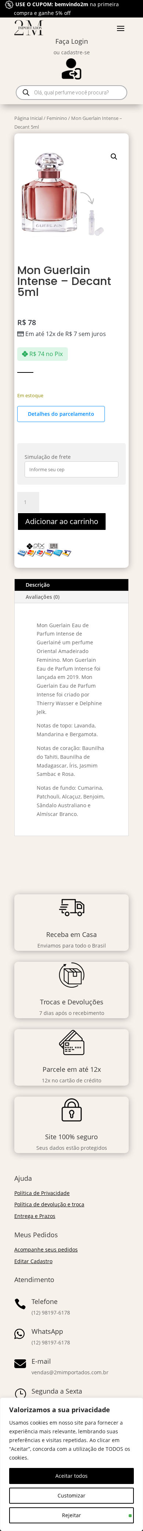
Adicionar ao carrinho (61, 521)
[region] (71, 1464)
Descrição (38, 584)
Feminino (57, 118)
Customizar (71, 1495)
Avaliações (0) (42, 596)
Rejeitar (71, 1515)
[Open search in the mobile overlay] (71, 92)
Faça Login (71, 41)
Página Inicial (28, 118)
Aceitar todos (71, 1475)
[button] (114, 156)
